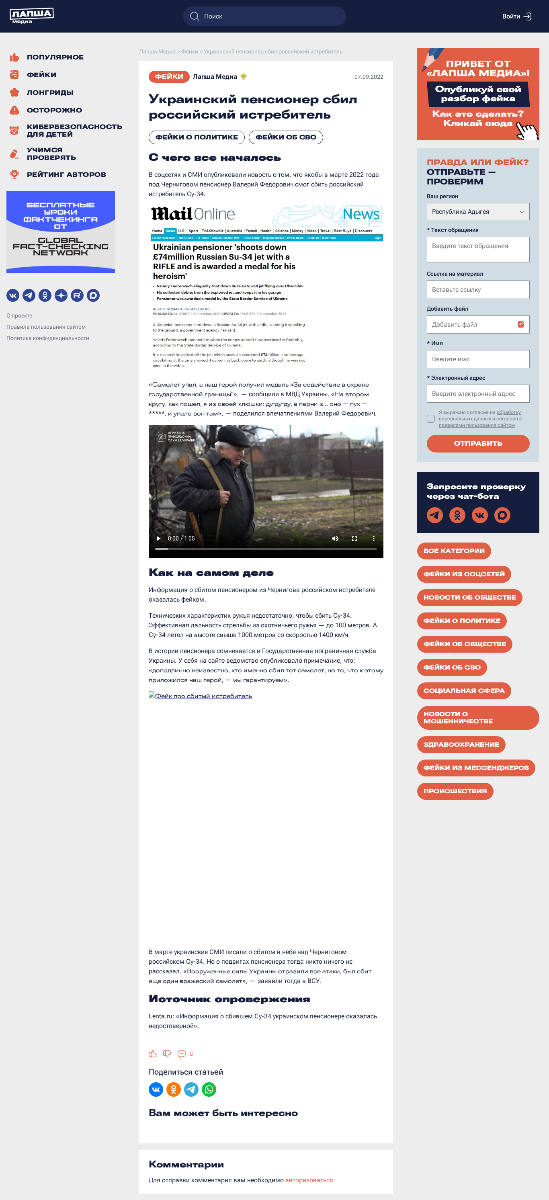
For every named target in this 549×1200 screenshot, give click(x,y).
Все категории (454, 551)
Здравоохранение (461, 744)
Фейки (169, 76)
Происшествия (455, 791)
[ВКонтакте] (156, 1090)
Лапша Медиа (215, 76)
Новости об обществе (470, 597)
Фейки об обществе (465, 644)
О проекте (19, 315)
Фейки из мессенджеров (476, 768)
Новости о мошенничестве (458, 718)
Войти (511, 16)
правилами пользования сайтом (477, 425)
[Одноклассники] (173, 1090)
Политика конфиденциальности (47, 338)
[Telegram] (191, 1090)
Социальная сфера (464, 690)
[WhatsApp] (209, 1090)
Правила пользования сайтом (46, 327)
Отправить (478, 443)
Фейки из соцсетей (464, 574)
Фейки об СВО (286, 137)
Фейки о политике (197, 137)
